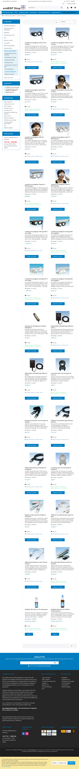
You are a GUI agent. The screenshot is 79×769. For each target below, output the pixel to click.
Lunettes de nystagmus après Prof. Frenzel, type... (35, 90)
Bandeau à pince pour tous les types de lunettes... (36, 421)
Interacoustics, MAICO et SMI (11, 65)
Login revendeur (8, 102)
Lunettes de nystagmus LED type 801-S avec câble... (36, 232)
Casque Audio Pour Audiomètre (9, 29)
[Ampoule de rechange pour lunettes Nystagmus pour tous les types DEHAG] (36, 318)
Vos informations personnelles (8, 122)
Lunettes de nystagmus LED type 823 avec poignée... (62, 279)
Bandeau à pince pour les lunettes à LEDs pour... (35, 515)
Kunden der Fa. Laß (9, 104)
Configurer (71, 763)
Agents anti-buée (9, 74)
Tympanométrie (8, 48)
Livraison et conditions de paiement (10, 113)
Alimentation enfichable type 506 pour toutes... (62, 326)
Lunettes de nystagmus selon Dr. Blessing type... (34, 137)
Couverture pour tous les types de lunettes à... (61, 468)
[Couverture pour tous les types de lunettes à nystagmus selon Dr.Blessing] (62, 460)
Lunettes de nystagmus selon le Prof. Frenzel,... (36, 43)
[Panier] (75, 7)
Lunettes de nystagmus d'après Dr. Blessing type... (35, 185)
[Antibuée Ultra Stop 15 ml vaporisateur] (36, 601)
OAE (5, 37)
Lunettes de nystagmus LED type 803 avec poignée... (62, 232)
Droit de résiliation (9, 118)
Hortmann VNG (9, 62)
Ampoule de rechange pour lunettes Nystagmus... (35, 326)
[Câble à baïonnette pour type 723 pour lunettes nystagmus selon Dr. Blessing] (36, 554)
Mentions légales (8, 128)
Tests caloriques (9, 69)
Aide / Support (7, 106)
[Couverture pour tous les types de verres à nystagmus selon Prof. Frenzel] (62, 365)
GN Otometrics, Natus (10, 57)
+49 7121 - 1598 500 (9, 736)
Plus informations (6, 766)
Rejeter (55, 763)
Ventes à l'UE (7, 116)
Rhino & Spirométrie (9, 45)
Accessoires (7, 43)
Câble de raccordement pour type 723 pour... (62, 515)
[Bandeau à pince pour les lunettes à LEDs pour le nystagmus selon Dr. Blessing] (36, 507)
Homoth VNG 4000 (9, 60)
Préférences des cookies (10, 120)
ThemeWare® (54, 751)
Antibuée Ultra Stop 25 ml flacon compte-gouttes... (60, 610)
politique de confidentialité (44, 666)
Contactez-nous (8, 110)
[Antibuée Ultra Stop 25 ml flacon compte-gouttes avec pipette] (62, 601)
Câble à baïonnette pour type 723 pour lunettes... (36, 563)
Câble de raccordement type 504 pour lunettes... (62, 421)
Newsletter (64, 677)
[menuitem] (71, 4)
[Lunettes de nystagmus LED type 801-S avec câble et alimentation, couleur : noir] (36, 223)
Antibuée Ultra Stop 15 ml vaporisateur (36, 609)
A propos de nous (8, 108)
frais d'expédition (32, 749)
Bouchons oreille (8, 40)
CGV (5, 125)
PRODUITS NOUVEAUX (9, 25)
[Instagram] (27, 733)
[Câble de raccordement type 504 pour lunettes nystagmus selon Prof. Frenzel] (62, 412)
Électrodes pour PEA (9, 35)
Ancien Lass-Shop (8, 77)
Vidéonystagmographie (10, 51)
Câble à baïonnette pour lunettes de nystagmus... (35, 468)
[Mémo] (71, 7)
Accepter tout (62, 763)
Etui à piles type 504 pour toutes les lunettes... (61, 563)
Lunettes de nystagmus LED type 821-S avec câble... (36, 279)
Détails (29, 634)
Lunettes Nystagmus (10, 71)
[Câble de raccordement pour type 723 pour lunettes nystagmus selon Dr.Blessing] (62, 507)
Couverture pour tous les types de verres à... (61, 374)
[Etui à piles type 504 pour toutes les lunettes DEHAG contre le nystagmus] (62, 554)
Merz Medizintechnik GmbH (9, 708)
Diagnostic (6, 32)
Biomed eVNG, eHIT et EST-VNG (10, 54)
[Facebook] (23, 733)
